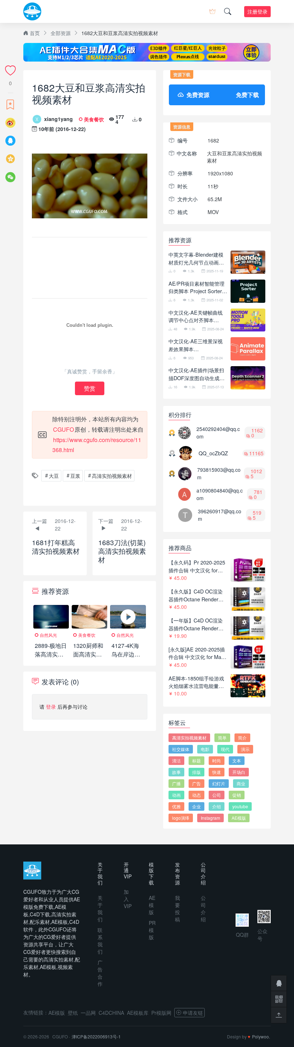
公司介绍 (203, 908)
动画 (176, 795)
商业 (241, 783)
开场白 (238, 772)
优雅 (176, 806)
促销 (236, 795)
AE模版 (239, 818)
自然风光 (48, 635)
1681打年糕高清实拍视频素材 (56, 546)
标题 (196, 760)
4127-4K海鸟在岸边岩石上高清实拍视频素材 (126, 658)
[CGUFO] (32, 11)
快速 (216, 772)
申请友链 (193, 1012)
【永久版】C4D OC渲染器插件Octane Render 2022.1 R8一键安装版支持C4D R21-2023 (198, 595)
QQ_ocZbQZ (213, 453)
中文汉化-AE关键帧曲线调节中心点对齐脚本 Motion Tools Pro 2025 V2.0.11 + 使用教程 (196, 316)
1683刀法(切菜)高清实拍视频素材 (122, 550)
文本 (236, 760)
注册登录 (257, 11)
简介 (242, 738)
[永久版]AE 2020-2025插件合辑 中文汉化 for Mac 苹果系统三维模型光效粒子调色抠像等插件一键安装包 (197, 653)
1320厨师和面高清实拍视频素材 (88, 654)
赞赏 (89, 388)
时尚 (216, 760)
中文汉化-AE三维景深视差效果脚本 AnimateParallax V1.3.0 (196, 345)
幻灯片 (218, 783)
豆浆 (75, 475)
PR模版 (152, 930)
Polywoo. (261, 1036)
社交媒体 (180, 749)
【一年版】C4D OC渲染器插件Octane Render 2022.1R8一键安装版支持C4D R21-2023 (197, 624)
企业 (196, 806)
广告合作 (100, 973)
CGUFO (63, 429)
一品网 (88, 1012)
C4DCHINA (111, 1012)
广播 (176, 783)
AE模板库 (137, 1012)
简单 (222, 738)
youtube (240, 806)
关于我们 (100, 908)
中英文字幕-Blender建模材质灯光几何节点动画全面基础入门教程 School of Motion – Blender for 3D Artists (198, 258)
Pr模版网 (161, 1012)
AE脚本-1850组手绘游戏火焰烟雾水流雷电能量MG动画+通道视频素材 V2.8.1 (198, 682)
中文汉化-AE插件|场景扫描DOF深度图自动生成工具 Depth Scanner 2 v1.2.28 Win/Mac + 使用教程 (196, 374)
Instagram (210, 818)
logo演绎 (180, 818)
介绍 (216, 806)
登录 (51, 706)
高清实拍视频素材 (112, 475)
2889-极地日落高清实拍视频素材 (51, 654)
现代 (225, 749)
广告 (196, 783)
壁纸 (73, 1012)
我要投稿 (177, 908)
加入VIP (128, 899)
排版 (196, 772)
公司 (216, 795)
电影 (205, 749)
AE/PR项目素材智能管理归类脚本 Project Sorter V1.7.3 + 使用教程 (196, 287)
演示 (245, 749)
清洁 (176, 760)
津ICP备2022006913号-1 (96, 1036)
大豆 (54, 475)
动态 (196, 795)
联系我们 (100, 940)
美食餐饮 (94, 119)
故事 (176, 772)
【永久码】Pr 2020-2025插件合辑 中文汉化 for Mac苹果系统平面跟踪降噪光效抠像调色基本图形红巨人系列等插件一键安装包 (197, 566)
